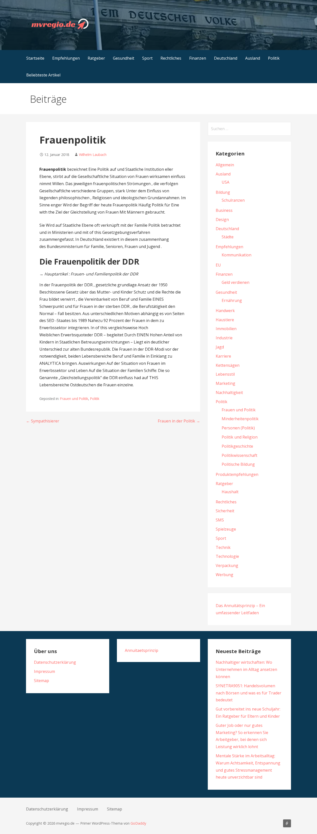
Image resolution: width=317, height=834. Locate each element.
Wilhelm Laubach (92, 154)
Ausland (252, 58)
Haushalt (230, 491)
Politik (274, 58)
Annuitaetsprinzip (141, 650)
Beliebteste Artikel (43, 75)
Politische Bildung (238, 464)
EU (218, 265)
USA (225, 182)
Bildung (223, 192)
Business (224, 210)
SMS (220, 520)
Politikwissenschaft (239, 455)
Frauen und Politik (74, 398)
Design (222, 219)
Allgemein (225, 165)
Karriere (223, 356)
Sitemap (41, 680)
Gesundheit (123, 58)
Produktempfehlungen (237, 474)
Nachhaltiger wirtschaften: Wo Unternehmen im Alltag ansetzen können (246, 669)
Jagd (220, 347)
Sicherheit (225, 511)
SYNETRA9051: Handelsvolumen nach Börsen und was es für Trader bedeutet (248, 693)
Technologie (227, 556)
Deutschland (225, 58)
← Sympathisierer (42, 421)
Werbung (224, 574)
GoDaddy (138, 823)
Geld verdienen (235, 282)
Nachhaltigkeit (229, 392)
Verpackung (227, 565)
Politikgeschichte (237, 446)
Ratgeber (96, 58)
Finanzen (197, 58)
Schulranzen (233, 200)
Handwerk (225, 310)
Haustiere (225, 319)
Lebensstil (225, 374)
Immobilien (226, 328)
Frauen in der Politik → (179, 421)
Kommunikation (236, 255)
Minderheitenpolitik (240, 418)
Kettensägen (227, 365)
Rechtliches (170, 58)
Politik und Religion (240, 437)
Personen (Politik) (238, 428)
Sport (147, 58)
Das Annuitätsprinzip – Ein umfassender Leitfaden (287, 823)
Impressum (44, 671)
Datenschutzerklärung (55, 662)
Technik (223, 547)
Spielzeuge (226, 529)
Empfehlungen (66, 58)
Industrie (224, 338)
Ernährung (232, 300)
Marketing (225, 383)
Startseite (35, 58)
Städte (228, 237)
